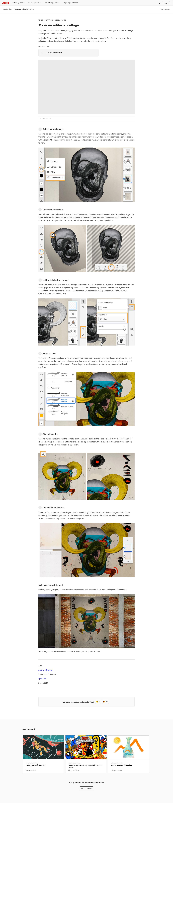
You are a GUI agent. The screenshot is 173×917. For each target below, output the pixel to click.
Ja (99, 701)
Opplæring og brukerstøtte (71, 3)
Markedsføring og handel (51, 3)
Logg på (166, 3)
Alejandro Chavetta (45, 670)
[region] (43, 754)
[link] (7, 9)
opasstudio (42, 678)
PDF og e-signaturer (33, 3)
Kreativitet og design (17, 3)
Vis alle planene (165, 9)
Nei (107, 701)
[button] (159, 2)
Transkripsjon (46, 118)
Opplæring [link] (7, 9)
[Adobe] (6, 3)
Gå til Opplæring (86, 788)
